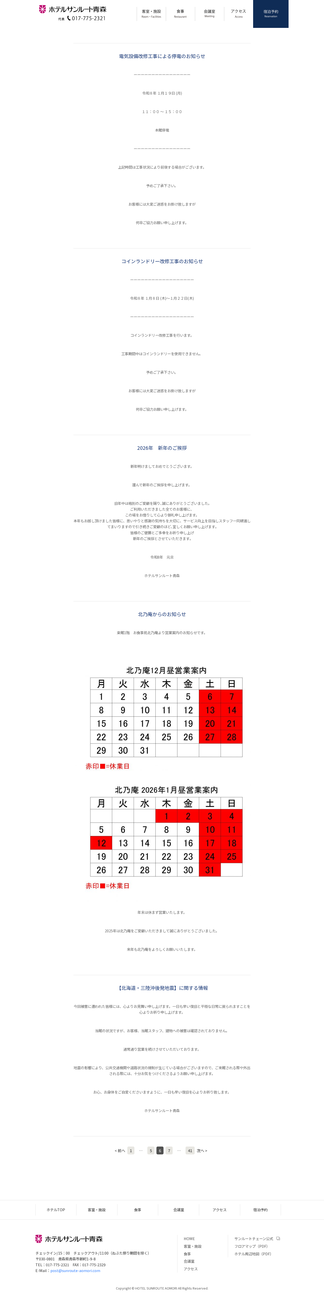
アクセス (238, 14)
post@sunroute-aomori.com (75, 1270)
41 (190, 1150)
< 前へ (120, 1150)
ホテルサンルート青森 (72, 9)
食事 (180, 14)
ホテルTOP (56, 1209)
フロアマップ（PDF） (252, 1246)
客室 (151, 14)
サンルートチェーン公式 (253, 1238)
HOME (189, 1238)
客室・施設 (97, 1209)
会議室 (209, 14)
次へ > (202, 1150)
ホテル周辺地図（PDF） (253, 1253)
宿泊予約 (271, 14)
